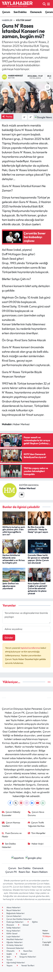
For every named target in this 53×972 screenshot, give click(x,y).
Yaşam (9, 965)
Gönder (9, 637)
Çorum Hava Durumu (36, 814)
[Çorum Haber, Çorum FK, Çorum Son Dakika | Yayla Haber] (17, 4)
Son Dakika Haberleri (9, 845)
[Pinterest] (21, 802)
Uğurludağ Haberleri (15, 962)
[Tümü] (49, 681)
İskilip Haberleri (13, 927)
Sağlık (9, 954)
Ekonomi (10, 925)
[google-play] (33, 858)
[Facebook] (10, 802)
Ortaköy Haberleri (14, 945)
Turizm (9, 959)
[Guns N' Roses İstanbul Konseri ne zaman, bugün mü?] (26, 97)
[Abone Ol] (43, 116)
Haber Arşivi (37, 843)
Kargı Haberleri (13, 930)
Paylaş (9, 116)
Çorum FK (11, 871)
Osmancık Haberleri (15, 948)
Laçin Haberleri (13, 936)
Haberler (7, 20)
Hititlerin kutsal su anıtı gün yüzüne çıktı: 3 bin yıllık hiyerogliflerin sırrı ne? (14, 531)
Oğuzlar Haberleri (14, 942)
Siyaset (23, 954)
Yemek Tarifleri (27, 965)
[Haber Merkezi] (10, 490)
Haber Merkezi (27, 488)
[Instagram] (26, 802)
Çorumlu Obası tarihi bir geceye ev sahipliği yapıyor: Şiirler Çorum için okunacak (38, 559)
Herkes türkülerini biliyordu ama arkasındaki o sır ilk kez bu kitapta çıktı (14, 559)
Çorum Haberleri (13, 916)
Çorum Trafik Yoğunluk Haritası (36, 824)
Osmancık (36, 12)
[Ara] (44, 4)
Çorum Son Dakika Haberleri (19, 919)
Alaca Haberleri (13, 907)
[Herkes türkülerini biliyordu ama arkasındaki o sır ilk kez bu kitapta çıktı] (14, 546)
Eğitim (35, 922)
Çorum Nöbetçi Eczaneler (11, 814)
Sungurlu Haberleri (27, 956)
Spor (8, 956)
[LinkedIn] (32, 802)
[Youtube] (37, 802)
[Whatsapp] (42, 802)
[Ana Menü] (48, 4)
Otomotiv (10, 951)
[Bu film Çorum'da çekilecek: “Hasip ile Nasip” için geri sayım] (39, 517)
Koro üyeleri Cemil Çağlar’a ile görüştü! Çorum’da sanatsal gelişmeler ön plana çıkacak (37, 588)
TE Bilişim (46, 936)
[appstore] (17, 858)
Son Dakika (20, 12)
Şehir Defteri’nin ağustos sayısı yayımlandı (11, 586)
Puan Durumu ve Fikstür (12, 835)
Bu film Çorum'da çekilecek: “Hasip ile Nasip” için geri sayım (38, 529)
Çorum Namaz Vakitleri (11, 824)
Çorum (6, 12)
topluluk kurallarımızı (30, 647)
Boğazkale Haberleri (15, 913)
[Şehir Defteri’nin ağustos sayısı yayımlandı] (14, 574)
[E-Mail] (21, 494)
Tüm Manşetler (38, 833)
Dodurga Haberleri (14, 922)
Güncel (25, 925)
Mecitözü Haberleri (14, 939)
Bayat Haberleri (13, 910)
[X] (15, 802)
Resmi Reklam (40, 871)
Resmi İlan (24, 871)
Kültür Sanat (23, 20)
